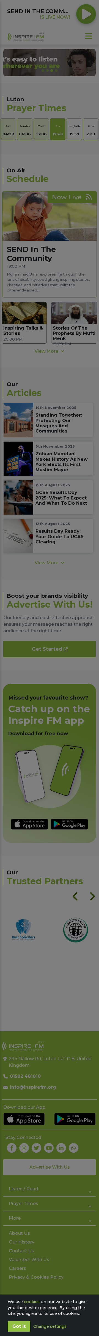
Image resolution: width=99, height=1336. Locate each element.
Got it (19, 1326)
